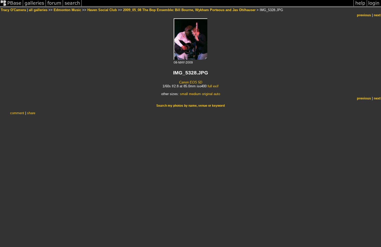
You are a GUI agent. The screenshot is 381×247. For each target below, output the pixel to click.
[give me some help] (360, 6)
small (184, 94)
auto (217, 94)
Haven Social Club (102, 10)
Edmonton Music (67, 10)
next (377, 15)
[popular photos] (218, 6)
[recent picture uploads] (34, 6)
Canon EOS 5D (190, 82)
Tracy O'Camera (13, 10)
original (207, 94)
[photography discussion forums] (54, 6)
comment (17, 113)
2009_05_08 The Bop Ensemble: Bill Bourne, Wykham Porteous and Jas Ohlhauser (189, 10)
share (31, 113)
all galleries (38, 10)
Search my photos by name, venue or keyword (190, 105)
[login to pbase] (374, 6)
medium (195, 94)
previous (364, 15)
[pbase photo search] (72, 6)
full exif (213, 86)
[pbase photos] (11, 6)
